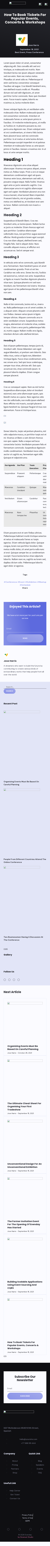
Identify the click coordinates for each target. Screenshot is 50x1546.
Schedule (25, 585)
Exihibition (32, 582)
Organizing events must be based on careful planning (22, 1048)
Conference (11, 582)
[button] (4, 4)
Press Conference (35, 52)
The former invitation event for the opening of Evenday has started (23, 1224)
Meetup (42, 582)
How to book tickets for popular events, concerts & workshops (23, 1345)
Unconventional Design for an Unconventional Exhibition (24, 1165)
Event (22, 582)
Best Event (20, 52)
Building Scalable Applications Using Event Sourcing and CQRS (24, 1284)
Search (9, 691)
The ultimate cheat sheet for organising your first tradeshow (24, 1106)
